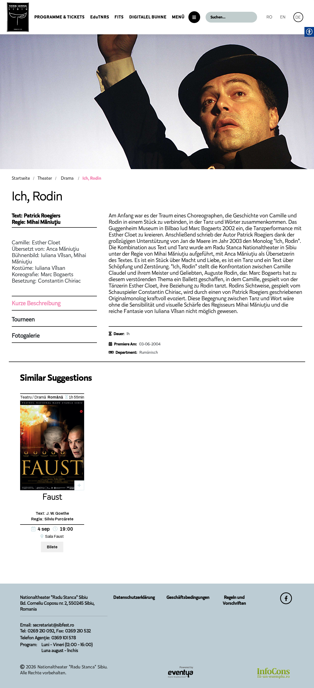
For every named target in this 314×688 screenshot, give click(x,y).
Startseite (21, 178)
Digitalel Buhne (148, 17)
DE (298, 17)
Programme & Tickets (59, 17)
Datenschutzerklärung (134, 597)
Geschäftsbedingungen (188, 597)
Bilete (52, 547)
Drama (67, 178)
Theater (45, 178)
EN (283, 17)
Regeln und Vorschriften (234, 600)
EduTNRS (99, 17)
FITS (119, 17)
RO (269, 17)
